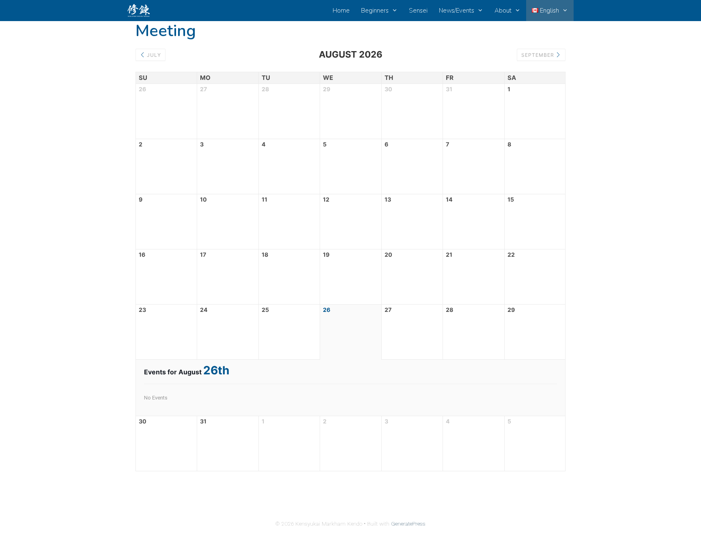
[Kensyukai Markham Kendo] (140, 10)
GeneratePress (408, 524)
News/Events (456, 10)
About (503, 10)
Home (341, 10)
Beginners (375, 10)
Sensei (418, 10)
